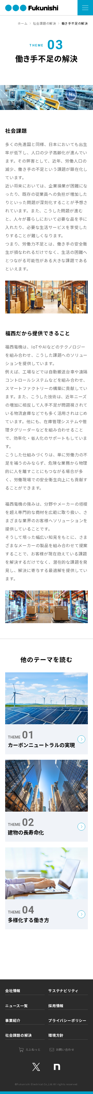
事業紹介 (12, 1020)
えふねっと (33, 1049)
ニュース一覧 (16, 1005)
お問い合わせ (65, 1049)
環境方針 (56, 1035)
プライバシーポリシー (67, 1020)
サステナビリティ (63, 990)
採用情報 (56, 1005)
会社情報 (12, 990)
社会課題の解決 (18, 1035)
